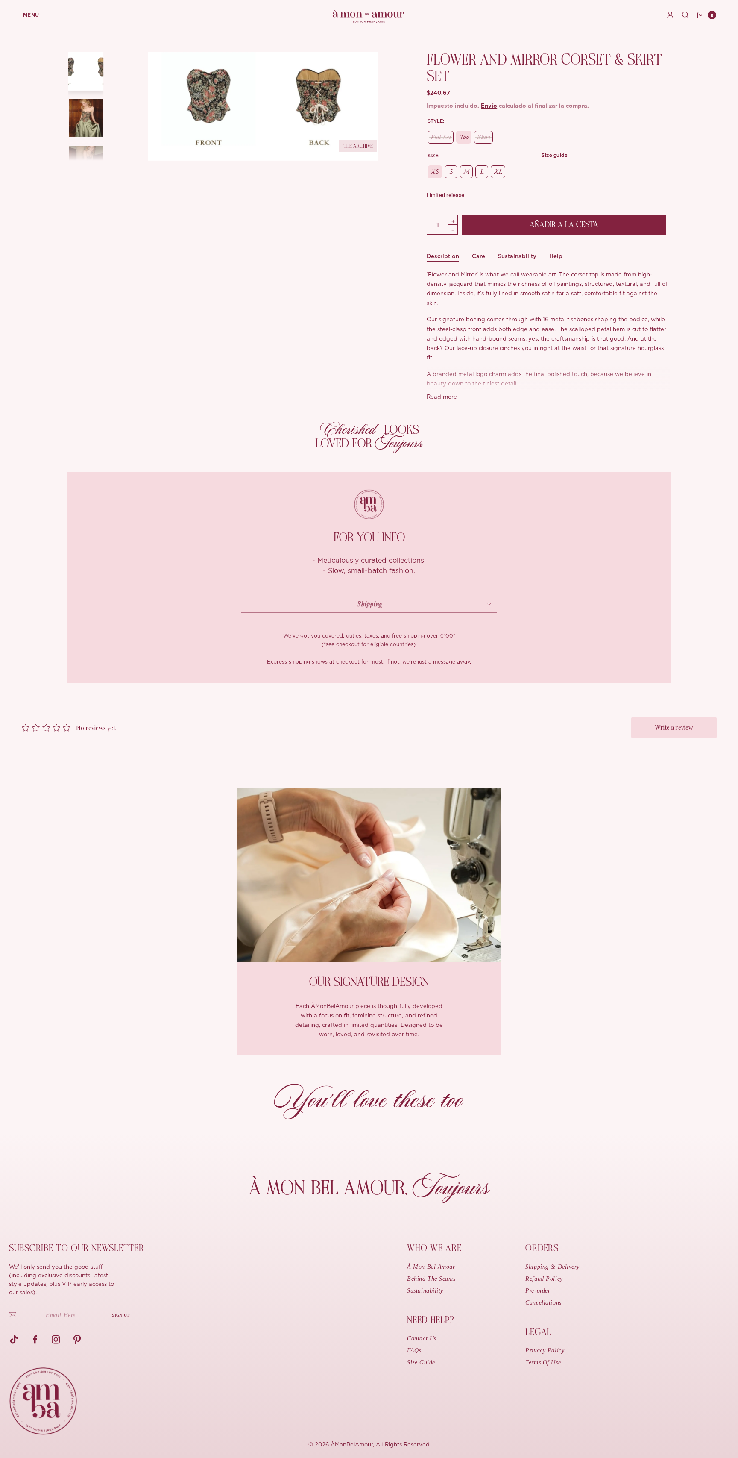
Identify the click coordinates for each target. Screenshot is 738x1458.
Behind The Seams (431, 1279)
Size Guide (421, 1362)
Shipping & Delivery (552, 1267)
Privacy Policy (544, 1350)
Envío (489, 106)
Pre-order (537, 1291)
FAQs (414, 1350)
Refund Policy (543, 1279)
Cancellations (543, 1302)
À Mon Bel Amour (431, 1267)
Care (478, 256)
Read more (442, 397)
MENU (31, 15)
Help (555, 256)
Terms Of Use (543, 1362)
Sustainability (517, 256)
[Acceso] (670, 15)
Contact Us (421, 1338)
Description (443, 256)
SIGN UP (121, 1315)
